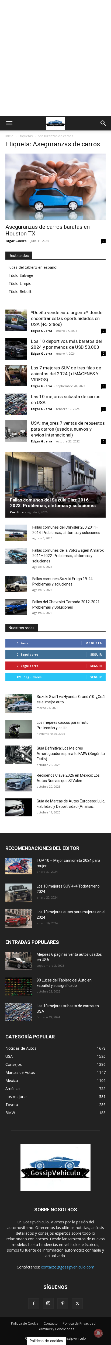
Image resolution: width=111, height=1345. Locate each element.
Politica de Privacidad (79, 1323)
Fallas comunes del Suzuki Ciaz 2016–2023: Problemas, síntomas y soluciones (53, 502)
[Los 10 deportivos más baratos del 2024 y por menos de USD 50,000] (16, 349)
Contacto (51, 1323)
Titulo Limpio (20, 283)
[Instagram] (48, 1303)
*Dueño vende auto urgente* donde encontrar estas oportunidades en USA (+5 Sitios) (66, 318)
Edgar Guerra (16, 241)
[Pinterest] (62, 1303)
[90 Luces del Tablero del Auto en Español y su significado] (18, 986)
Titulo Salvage (21, 275)
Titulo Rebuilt (20, 291)
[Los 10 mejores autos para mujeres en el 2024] (18, 918)
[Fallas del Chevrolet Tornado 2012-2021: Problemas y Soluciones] (16, 607)
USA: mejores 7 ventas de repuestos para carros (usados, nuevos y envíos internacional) (68, 429)
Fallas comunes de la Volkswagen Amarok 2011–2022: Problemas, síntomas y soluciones (68, 555)
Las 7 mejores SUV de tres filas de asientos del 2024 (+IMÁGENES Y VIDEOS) (66, 373)
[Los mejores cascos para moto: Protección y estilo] (18, 729)
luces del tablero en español (33, 267)
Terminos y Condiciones (55, 1329)
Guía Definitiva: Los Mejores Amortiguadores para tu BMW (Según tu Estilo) (71, 753)
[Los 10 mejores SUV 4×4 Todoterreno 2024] (18, 893)
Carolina (17, 512)
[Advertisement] (55, 58)
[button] (9, 123)
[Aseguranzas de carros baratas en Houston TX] (55, 187)
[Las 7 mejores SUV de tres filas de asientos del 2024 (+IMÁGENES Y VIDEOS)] (16, 375)
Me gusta (93, 643)
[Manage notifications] (98, 1333)
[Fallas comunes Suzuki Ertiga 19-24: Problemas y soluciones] (16, 584)
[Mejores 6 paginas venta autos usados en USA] (18, 961)
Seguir (96, 654)
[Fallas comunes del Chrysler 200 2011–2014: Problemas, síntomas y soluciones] (16, 533)
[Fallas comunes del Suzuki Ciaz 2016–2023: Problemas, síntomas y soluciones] (55, 485)
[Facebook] (33, 1303)
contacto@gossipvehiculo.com (67, 1267)
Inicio (9, 136)
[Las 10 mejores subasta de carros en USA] (16, 404)
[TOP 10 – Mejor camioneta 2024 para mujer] (18, 866)
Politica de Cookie (25, 1323)
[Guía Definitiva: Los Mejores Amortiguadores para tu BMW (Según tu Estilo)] (18, 755)
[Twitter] (77, 1303)
